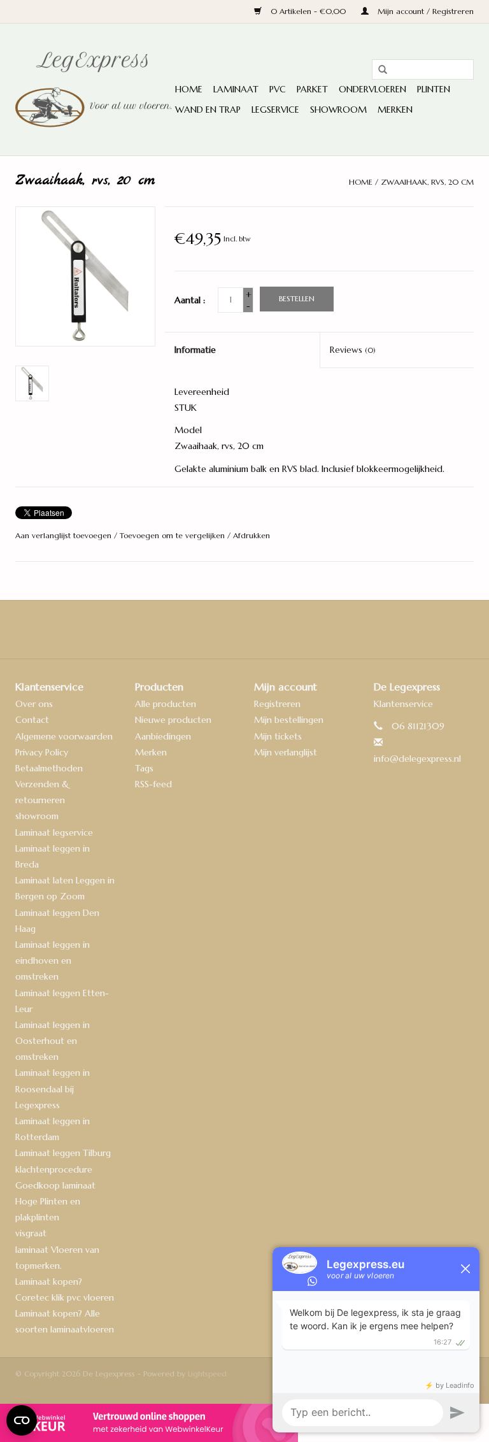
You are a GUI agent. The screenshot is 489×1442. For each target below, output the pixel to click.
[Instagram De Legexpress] (279, 629)
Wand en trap (208, 109)
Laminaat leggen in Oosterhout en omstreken (52, 1040)
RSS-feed (153, 784)
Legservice (275, 109)
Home (188, 89)
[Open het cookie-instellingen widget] (21, 1415)
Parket (312, 89)
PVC (277, 89)
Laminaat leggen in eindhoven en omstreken (52, 960)
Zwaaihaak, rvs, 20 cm (427, 182)
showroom (37, 816)
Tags (144, 768)
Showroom (338, 109)
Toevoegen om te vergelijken (173, 535)
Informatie (195, 349)
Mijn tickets (278, 736)
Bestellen (297, 298)
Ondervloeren (372, 89)
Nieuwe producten (173, 719)
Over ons (34, 704)
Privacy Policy (41, 752)
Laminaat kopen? (48, 1281)
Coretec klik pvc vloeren (64, 1297)
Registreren (277, 704)
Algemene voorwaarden (64, 736)
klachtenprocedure (53, 1169)
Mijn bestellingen (288, 719)
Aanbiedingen (163, 736)
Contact (32, 719)
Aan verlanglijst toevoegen (64, 535)
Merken (395, 109)
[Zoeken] (378, 70)
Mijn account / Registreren (424, 11)
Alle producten (165, 704)
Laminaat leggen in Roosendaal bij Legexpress (52, 1088)
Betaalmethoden (49, 768)
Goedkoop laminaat (55, 1185)
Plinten (433, 89)
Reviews (353, 349)
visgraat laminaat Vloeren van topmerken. (57, 1249)
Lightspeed (207, 1373)
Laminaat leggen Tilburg (63, 1153)
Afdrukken (251, 535)
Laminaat (236, 89)
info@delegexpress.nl (417, 758)
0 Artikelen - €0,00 (308, 11)
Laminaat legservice (54, 832)
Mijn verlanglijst (285, 752)
